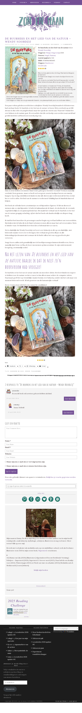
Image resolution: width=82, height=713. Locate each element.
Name (8, 441)
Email (8, 447)
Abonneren (10, 689)
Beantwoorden (69, 398)
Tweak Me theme (61, 701)
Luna (9, 657)
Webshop (57, 2)
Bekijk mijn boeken (41, 570)
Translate (70, 632)
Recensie (55, 44)
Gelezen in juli (37, 638)
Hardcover (49, 63)
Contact (67, 2)
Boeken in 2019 (17, 371)
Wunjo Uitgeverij (52, 53)
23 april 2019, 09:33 (14, 412)
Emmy (37, 44)
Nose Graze (73, 701)
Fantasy (53, 55)
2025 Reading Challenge (18, 603)
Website (8, 454)
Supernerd (42, 551)
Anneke (15, 391)
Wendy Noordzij (44, 50)
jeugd (27, 371)
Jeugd (47, 55)
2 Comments (66, 44)
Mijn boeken (34, 2)
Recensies (46, 2)
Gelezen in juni (38, 648)
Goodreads (42, 66)
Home (14, 2)
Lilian (10, 651)
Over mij (23, 2)
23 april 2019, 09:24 (12, 398)
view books (26, 616)
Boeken (46, 44)
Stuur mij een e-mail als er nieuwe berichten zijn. (27, 466)
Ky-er (10, 644)
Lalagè (10, 632)
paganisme (36, 371)
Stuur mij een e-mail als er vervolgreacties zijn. (26, 462)
